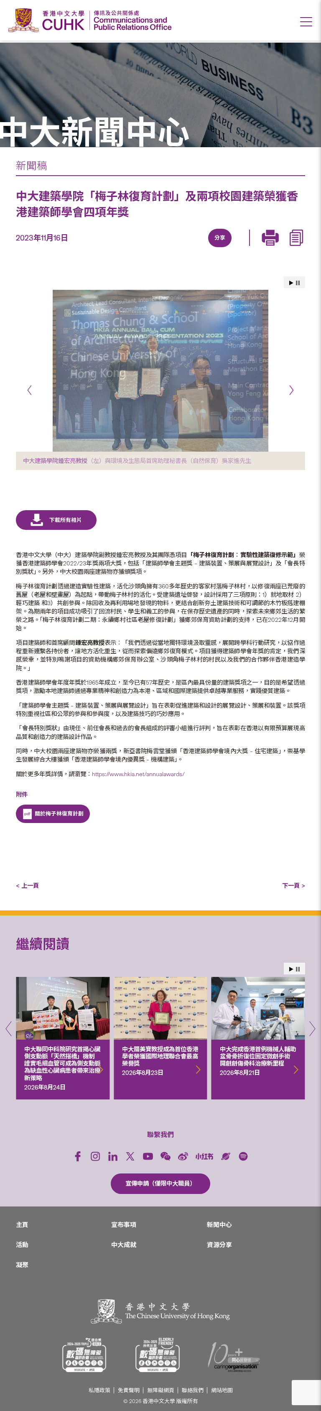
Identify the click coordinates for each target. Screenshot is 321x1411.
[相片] (160, 371)
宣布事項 (123, 1225)
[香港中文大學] (48, 20)
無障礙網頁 (160, 1390)
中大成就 (123, 1245)
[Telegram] (209, 248)
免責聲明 (129, 1390)
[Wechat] (165, 1156)
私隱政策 (99, 1390)
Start (291, 283)
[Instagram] (95, 1156)
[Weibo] (183, 1156)
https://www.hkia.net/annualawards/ (138, 774)
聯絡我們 (193, 1390)
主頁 (22, 1225)
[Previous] (29, 390)
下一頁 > (293, 886)
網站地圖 (222, 1390)
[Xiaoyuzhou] (226, 1156)
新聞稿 (31, 166)
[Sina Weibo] (228, 248)
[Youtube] (148, 1156)
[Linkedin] (170, 248)
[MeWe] (266, 248)
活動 (22, 1245)
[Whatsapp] (247, 248)
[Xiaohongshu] (205, 1156)
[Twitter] (190, 248)
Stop (298, 283)
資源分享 (219, 1245)
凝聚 (22, 1265)
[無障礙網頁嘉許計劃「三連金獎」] (84, 1355)
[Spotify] (243, 1156)
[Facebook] (151, 248)
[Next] (291, 390)
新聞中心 (219, 1225)
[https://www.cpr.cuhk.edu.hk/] (130, 20)
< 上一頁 (27, 886)
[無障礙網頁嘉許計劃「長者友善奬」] (157, 1355)
